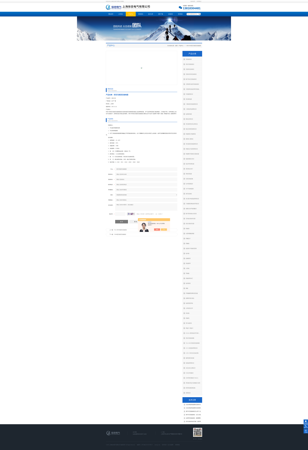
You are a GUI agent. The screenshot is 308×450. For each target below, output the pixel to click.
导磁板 (187, 273)
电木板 (187, 253)
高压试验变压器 (190, 223)
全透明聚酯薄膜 (190, 233)
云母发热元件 (189, 308)
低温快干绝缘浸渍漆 (191, 248)
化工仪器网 (170, 444)
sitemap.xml (157, 444)
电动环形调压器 (190, 163)
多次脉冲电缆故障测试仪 (192, 198)
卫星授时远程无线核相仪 (192, 84)
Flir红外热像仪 (189, 373)
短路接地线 (189, 114)
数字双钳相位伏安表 (191, 213)
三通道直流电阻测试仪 (192, 104)
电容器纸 (188, 283)
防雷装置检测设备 (190, 388)
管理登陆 (177, 444)
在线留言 (170, 14)
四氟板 (187, 243)
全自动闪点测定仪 (190, 368)
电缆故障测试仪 (190, 363)
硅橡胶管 (188, 258)
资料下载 (160, 14)
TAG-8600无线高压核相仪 (120, 230)
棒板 (187, 288)
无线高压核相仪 (190, 69)
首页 (176, 45)
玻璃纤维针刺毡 (190, 298)
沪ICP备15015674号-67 (147, 444)
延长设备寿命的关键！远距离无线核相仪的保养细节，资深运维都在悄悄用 (194, 421)
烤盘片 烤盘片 (189, 328)
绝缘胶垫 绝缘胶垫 (191, 134)
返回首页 (192, 1)
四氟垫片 (188, 238)
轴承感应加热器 (190, 358)
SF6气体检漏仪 (190, 188)
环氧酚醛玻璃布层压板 (192, 293)
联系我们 (199, 1)
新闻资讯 (140, 14)
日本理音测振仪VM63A (192, 378)
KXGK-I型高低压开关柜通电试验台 (194, 333)
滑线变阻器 (189, 173)
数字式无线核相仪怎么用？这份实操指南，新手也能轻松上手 (194, 411)
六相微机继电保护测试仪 (192, 203)
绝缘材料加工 (189, 278)
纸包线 (187, 313)
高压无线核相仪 (190, 64)
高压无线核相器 (190, 338)
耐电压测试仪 (189, 119)
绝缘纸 (187, 318)
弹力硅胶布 (189, 323)
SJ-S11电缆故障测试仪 (192, 348)
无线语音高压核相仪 (191, 74)
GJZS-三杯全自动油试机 (192, 353)
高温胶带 (188, 263)
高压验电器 (189, 99)
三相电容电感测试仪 (191, 109)
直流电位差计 (189, 168)
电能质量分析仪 (190, 159)
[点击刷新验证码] (131, 214)
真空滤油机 (189, 193)
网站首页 (110, 14)
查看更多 (188, 393)
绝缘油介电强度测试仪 (192, 149)
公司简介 (120, 14)
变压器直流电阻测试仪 (192, 144)
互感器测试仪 (189, 94)
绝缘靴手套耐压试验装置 (192, 154)
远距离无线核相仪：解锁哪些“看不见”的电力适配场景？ (194, 418)
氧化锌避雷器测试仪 (191, 129)
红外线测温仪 (189, 183)
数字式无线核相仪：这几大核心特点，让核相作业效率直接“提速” (194, 414)
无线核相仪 (189, 59)
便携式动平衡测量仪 (191, 208)
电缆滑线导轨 (189, 303)
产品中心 (130, 14)
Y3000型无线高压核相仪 (120, 234)
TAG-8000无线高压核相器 (193, 343)
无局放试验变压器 (190, 218)
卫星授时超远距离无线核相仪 (193, 89)
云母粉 (187, 268)
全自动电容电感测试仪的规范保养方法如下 (194, 408)
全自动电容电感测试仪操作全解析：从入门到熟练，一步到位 (194, 404)
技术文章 (150, 14)
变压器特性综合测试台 (192, 124)
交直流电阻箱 (189, 178)
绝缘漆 (187, 228)
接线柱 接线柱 (189, 139)
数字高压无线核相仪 (191, 79)
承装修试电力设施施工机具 (193, 383)
